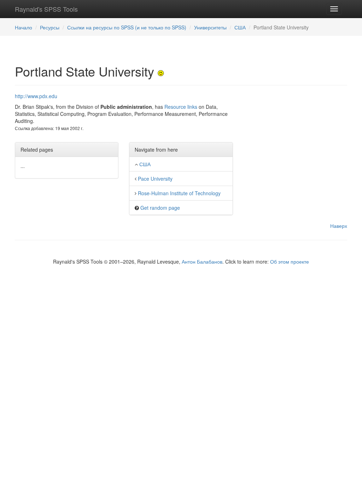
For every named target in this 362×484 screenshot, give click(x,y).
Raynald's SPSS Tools (46, 8)
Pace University (155, 178)
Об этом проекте (289, 261)
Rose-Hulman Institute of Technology (179, 193)
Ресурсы (49, 27)
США (240, 27)
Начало (23, 27)
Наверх (338, 225)
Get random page (160, 207)
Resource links (180, 106)
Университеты (210, 27)
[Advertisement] (295, 136)
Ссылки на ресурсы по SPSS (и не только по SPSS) (126, 27)
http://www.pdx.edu (36, 96)
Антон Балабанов (202, 261)
